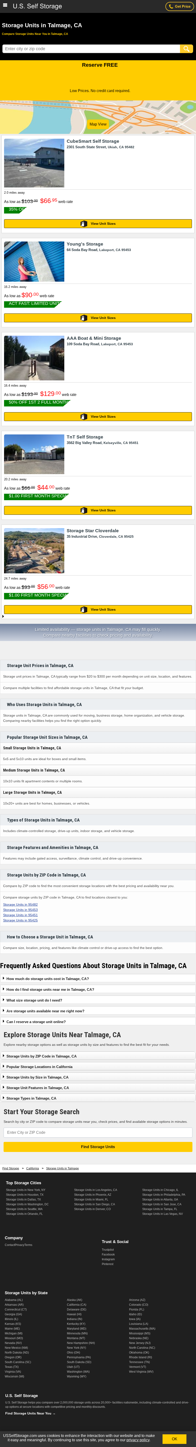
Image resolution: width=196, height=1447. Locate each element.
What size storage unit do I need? (34, 1000)
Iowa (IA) (135, 1319)
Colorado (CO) (138, 1304)
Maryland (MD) (76, 1328)
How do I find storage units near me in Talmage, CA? (50, 989)
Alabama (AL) (14, 1300)
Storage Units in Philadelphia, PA (163, 1194)
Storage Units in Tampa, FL (159, 1209)
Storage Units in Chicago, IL (160, 1190)
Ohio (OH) (73, 1352)
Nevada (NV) (13, 1343)
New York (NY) (76, 1347)
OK (174, 1439)
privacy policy (137, 1440)
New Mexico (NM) (16, 1347)
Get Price (183, 6)
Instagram (108, 1259)
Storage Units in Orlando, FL (24, 1214)
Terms (28, 1245)
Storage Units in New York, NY (25, 1190)
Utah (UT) (73, 1367)
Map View (98, 124)
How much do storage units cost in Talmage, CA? (47, 979)
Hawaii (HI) (74, 1314)
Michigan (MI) (13, 1333)
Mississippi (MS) (139, 1333)
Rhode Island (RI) (140, 1357)
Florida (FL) (136, 1309)
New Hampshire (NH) (81, 1343)
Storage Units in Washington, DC (27, 1204)
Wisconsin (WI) (14, 1376)
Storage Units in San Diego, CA (94, 1204)
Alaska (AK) (74, 1300)
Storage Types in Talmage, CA (31, 1098)
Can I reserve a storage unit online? (36, 1022)
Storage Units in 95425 (20, 920)
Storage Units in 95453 (20, 910)
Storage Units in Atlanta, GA (160, 1199)
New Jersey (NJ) (140, 1343)
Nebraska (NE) (138, 1338)
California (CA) (76, 1304)
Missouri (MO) (14, 1338)
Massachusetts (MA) (142, 1328)
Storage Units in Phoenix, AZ (92, 1194)
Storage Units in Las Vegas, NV (162, 1214)
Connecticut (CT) (16, 1309)
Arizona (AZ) (137, 1300)
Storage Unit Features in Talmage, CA (37, 1088)
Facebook (108, 1254)
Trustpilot (108, 1249)
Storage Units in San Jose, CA (161, 1204)
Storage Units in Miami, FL (91, 1199)
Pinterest (107, 1264)
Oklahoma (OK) (139, 1352)
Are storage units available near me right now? (45, 1011)
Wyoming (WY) (76, 1376)
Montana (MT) (76, 1338)
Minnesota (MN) (77, 1333)
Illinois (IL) (11, 1319)
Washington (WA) (78, 1371)
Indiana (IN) (74, 1319)
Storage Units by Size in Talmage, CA (37, 1077)
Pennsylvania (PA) (79, 1357)
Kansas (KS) (13, 1324)
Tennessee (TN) (139, 1362)
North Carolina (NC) (142, 1347)
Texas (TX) (12, 1367)
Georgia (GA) (13, 1314)
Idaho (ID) (135, 1314)
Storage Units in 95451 (20, 915)
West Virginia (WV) (141, 1371)
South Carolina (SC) (18, 1362)
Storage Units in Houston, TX (25, 1194)
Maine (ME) (12, 1328)
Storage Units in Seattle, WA (24, 1209)
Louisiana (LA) (138, 1324)
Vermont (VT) (137, 1367)
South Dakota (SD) (79, 1362)
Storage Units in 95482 (20, 904)
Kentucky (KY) (76, 1324)
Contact (10, 1245)
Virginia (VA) (13, 1371)
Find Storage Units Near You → (30, 1413)
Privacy (19, 1245)
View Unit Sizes (103, 223)
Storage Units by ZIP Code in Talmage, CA (41, 1056)
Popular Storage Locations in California (39, 1067)
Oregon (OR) (13, 1357)
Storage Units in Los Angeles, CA (95, 1190)
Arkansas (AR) (14, 1304)
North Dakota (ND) (17, 1352)
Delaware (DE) (76, 1309)
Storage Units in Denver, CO (92, 1209)
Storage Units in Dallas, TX (23, 1199)
